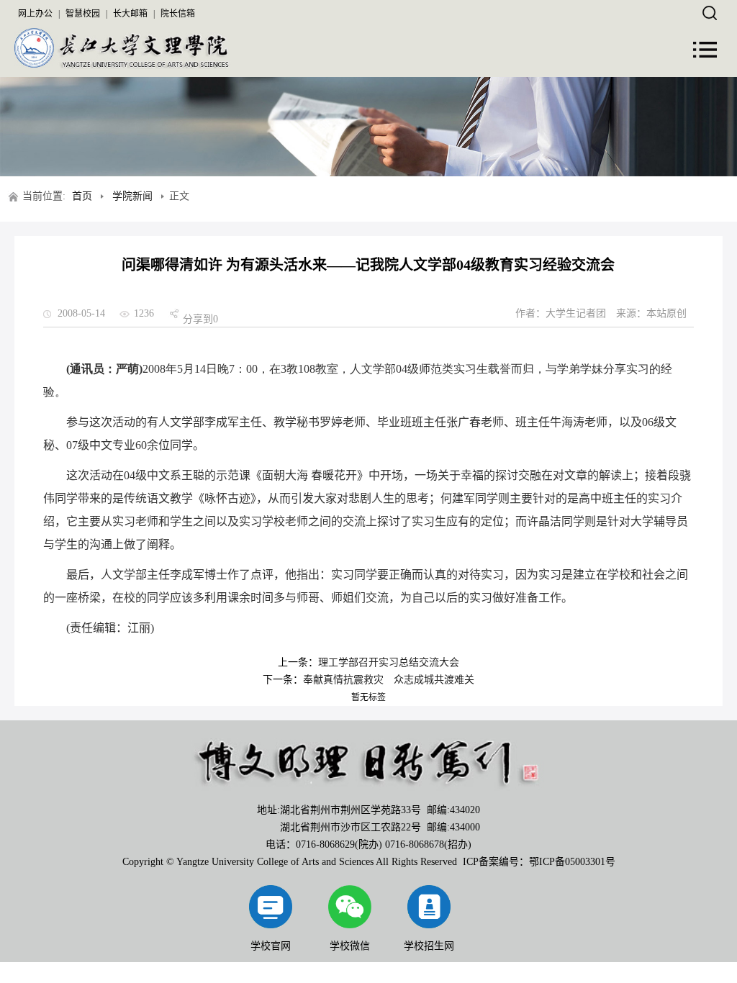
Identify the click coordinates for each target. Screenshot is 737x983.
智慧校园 (82, 14)
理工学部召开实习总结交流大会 (388, 662)
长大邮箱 (130, 14)
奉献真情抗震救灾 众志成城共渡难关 (388, 679)
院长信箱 (177, 14)
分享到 (198, 319)
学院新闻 (132, 196)
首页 (82, 196)
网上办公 (35, 14)
